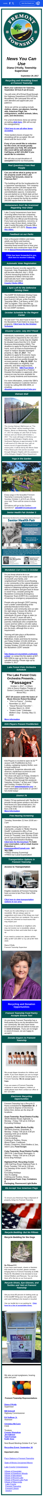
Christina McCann (12, 1424)
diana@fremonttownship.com (23, 250)
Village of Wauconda (13, 1482)
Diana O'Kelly (10, 1405)
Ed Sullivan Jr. (10, 1417)
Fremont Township (13, 1486)
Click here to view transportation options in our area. (19, 901)
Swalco (8, 1491)
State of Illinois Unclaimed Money (18, 1463)
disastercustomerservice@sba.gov (20, 389)
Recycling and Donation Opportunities (21, 1005)
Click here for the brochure (16, 842)
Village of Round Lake (13, 1478)
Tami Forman (10, 1437)
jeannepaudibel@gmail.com (17, 848)
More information (12, 719)
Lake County (10, 1484)
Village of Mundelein (13, 1476)
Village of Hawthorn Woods (16, 1473)
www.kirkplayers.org (24, 787)
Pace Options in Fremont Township (19, 1458)
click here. (17, 122)
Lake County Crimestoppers (16, 1467)
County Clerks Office (13, 283)
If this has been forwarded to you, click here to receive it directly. (21, 256)
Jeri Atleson (9, 1435)
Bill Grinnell (9, 1411)
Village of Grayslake (13, 1471)
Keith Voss (9, 1439)
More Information (12, 811)
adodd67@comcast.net (25, 508)
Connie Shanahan (12, 1432)
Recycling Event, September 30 (18, 1447)
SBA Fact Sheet (26, 368)
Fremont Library (12, 1488)
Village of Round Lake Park (16, 1480)
